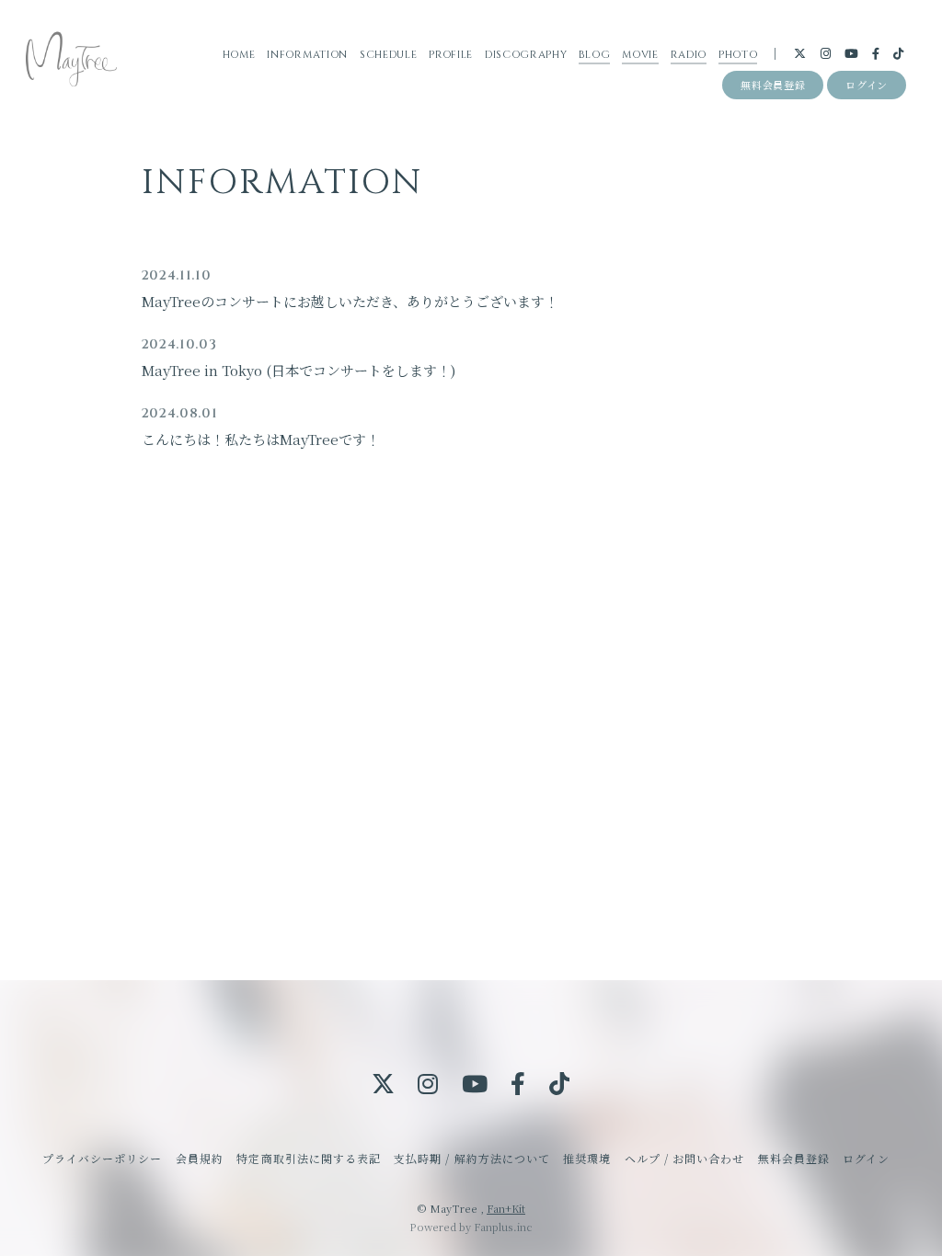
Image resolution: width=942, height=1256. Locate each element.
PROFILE (451, 55)
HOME (239, 55)
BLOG (594, 55)
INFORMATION (307, 55)
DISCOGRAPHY (526, 55)
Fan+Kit (506, 1208)
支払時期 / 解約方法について (472, 1158)
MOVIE (640, 55)
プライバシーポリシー (102, 1158)
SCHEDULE (388, 55)
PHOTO (737, 55)
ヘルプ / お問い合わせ (684, 1158)
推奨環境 (587, 1158)
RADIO (688, 55)
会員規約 (200, 1158)
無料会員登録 (773, 84)
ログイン (866, 84)
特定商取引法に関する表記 (308, 1158)
